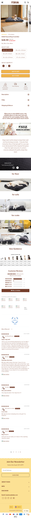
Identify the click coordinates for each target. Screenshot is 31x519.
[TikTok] (11, 498)
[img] (5, 334)
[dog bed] (14, 18)
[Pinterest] (8, 498)
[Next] (17, 167)
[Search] (25, 2)
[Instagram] (5, 498)
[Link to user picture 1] (5, 377)
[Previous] (13, 167)
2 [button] (13, 452)
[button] (2, 2)
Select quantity (7, 62)
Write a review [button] (15, 290)
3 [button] (16, 452)
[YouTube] (13, 498)
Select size (5, 47)
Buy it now (15, 75)
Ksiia (20, 510)
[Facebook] (3, 498)
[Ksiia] (15, 2)
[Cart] (28, 2)
